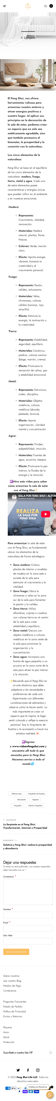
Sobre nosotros (11, 976)
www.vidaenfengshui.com (28, 746)
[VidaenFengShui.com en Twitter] (18, 1070)
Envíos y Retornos (12, 1016)
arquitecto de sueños (36, 793)
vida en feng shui (35, 805)
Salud (6, 1037)
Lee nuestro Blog (12, 981)
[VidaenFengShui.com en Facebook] (28, 1070)
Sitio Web (7, 935)
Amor (6, 1032)
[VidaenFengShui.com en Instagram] (37, 1070)
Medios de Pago (12, 986)
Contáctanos (9, 990)
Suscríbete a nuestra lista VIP (18, 1052)
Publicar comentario (16, 952)
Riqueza (7, 1027)
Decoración (21, 799)
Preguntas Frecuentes (14, 1001)
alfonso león (17, 793)
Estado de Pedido (12, 1006)
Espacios (35, 799)
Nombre (8, 909)
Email (7, 922)
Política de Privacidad (14, 1011)
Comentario (9, 876)
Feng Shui (18, 805)
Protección (8, 1042)
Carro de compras (51, 6)
